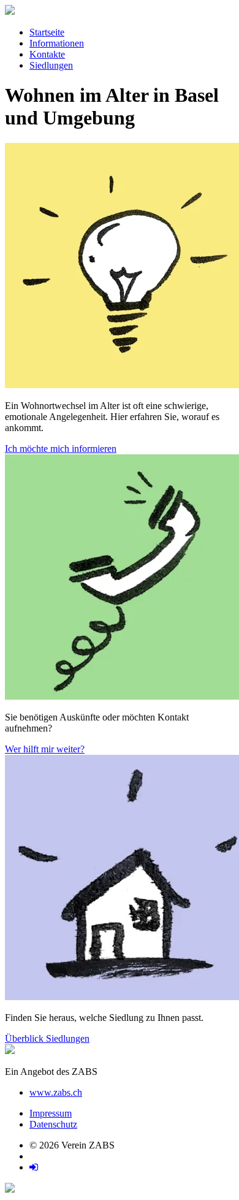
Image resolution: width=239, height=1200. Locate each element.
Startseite (46, 32)
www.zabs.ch (55, 1092)
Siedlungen (51, 65)
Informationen (56, 43)
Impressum (50, 1113)
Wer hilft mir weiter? (45, 749)
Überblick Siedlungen (47, 1038)
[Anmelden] (33, 1167)
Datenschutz (53, 1124)
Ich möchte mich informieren (60, 448)
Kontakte (47, 54)
